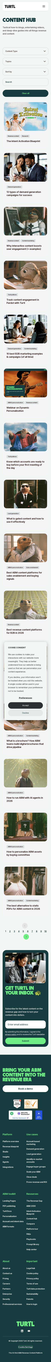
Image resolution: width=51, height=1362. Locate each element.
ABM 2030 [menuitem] (31, 1206)
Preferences (25, 698)
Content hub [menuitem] (31, 1218)
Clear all (25, 93)
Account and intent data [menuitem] (13, 1221)
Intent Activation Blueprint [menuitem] (33, 1212)
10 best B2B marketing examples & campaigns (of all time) (25, 355)
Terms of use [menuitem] (32, 1284)
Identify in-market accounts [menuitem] (34, 1160)
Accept (25, 705)
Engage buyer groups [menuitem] (36, 1167)
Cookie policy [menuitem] (32, 1273)
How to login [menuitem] (31, 1304)
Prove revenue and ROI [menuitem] (36, 1182)
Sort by (8, 72)
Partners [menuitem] (6, 1289)
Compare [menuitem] (30, 1224)
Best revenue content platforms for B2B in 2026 (24, 631)
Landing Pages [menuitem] (9, 1201)
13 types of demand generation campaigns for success (24, 193)
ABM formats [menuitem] (8, 1226)
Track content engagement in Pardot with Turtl (23, 301)
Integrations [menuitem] (8, 1167)
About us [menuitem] (6, 1268)
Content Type (11, 51)
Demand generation (14, 187)
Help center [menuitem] (31, 1249)
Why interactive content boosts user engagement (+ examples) (24, 247)
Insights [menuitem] (6, 1157)
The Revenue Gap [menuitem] (34, 1201)
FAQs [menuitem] (28, 1234)
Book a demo (25, 1088)
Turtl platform (12, 294)
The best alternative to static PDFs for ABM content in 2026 (23, 907)
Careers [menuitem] (6, 1284)
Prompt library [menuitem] (32, 1244)
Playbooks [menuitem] (31, 1239)
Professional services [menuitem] (12, 1304)
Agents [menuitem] (6, 1162)
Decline (25, 713)
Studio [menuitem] (5, 1152)
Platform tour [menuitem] (32, 1229)
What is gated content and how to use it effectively (25, 520)
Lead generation (13, 513)
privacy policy (10, 1034)
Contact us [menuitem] (7, 1273)
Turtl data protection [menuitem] (35, 1289)
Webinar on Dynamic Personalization (18, 409)
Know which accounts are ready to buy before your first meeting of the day (25, 464)
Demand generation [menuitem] (35, 1149)
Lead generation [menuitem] (33, 1154)
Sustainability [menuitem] (32, 1294)
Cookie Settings (25, 1347)
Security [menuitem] (6, 1299)
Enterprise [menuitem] (7, 1294)
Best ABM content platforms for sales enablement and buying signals (24, 575)
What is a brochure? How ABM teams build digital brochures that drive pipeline (25, 743)
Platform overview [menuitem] (11, 1141)
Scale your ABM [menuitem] (33, 1172)
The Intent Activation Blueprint (23, 141)
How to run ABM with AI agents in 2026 (25, 799)
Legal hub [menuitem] (30, 1268)
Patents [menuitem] (29, 1299)
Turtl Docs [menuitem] (7, 1211)
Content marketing (28, 240)
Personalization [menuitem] (9, 1216)
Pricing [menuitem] (6, 1278)
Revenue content (13, 136)
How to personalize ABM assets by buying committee (24, 853)
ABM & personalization (15, 402)
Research (25, 136)
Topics (8, 61)
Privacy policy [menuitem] (32, 1278)
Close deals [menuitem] (31, 1177)
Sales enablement (32, 567)
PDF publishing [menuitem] (9, 1206)
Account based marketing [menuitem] (33, 1142)
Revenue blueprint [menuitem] (11, 1146)
